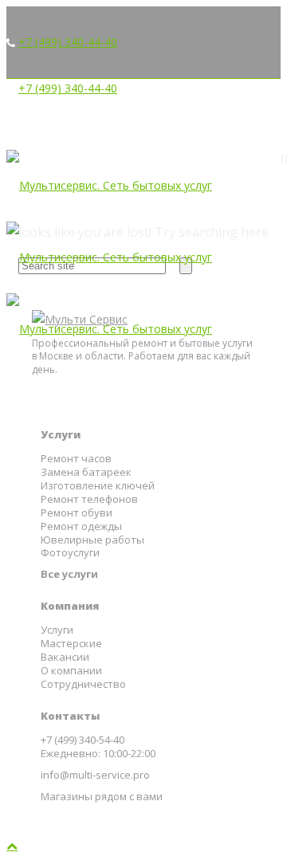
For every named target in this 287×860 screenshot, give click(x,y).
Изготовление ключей (98, 486)
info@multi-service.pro (95, 775)
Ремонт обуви (76, 513)
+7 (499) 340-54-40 (82, 740)
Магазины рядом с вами (102, 796)
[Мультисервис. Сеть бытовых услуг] (109, 257)
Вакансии (65, 657)
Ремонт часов (76, 458)
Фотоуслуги (70, 553)
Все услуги (69, 574)
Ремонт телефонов (89, 499)
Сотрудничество (83, 684)
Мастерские (71, 643)
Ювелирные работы (92, 540)
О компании (71, 670)
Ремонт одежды (81, 526)
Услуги (57, 630)
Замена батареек (86, 472)
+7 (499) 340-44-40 (67, 41)
